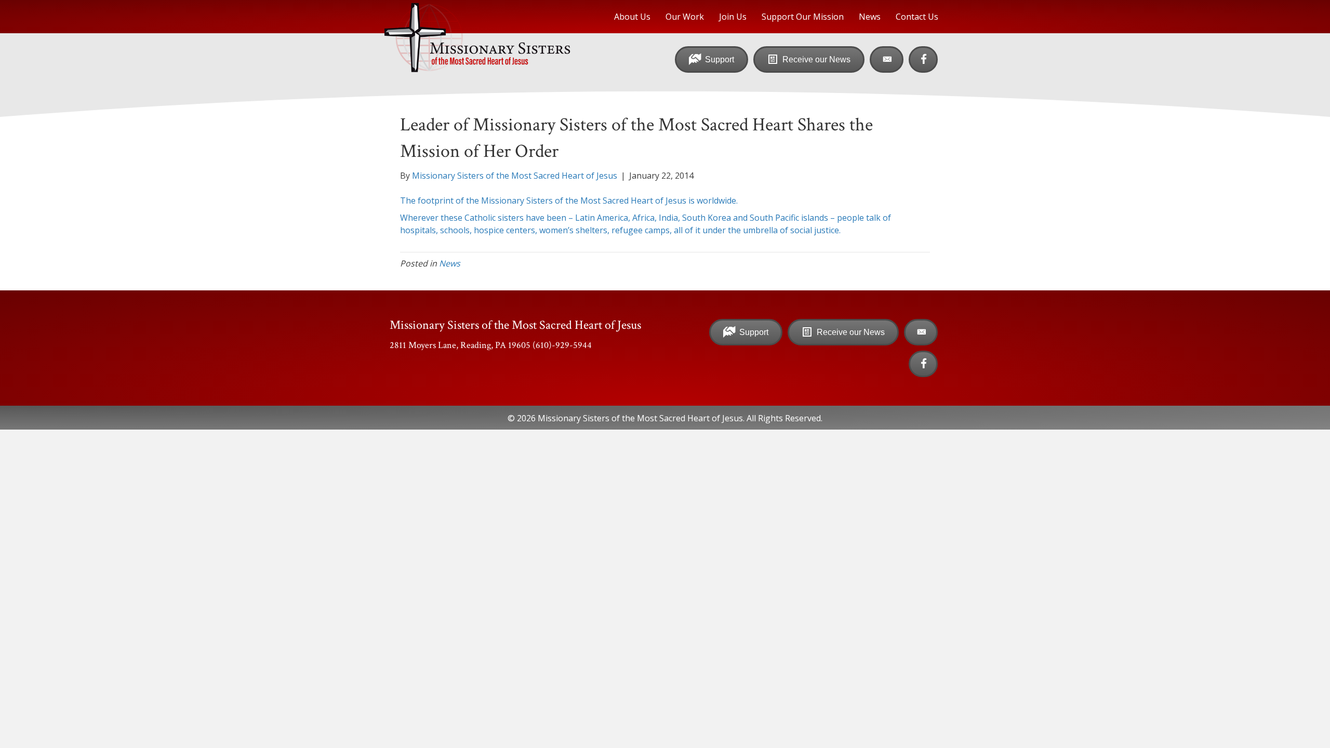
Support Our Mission (803, 16)
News (870, 16)
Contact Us (917, 16)
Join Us (733, 16)
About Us (632, 16)
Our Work (685, 16)
